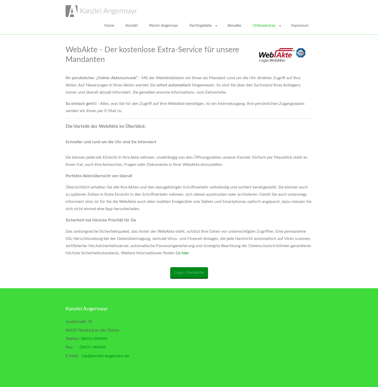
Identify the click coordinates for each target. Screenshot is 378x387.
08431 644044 (94, 339)
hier (185, 253)
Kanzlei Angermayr (108, 11)
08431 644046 (92, 347)
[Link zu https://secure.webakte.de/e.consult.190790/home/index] (281, 66)
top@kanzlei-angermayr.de (105, 356)
